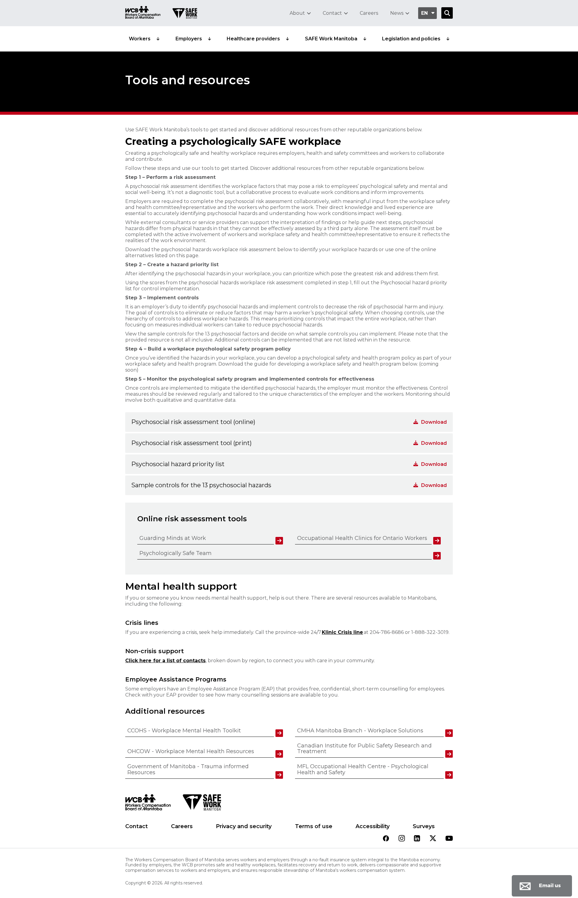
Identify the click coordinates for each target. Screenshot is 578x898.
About (297, 13)
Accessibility (373, 826)
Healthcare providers (253, 39)
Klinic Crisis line (342, 632)
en (424, 13)
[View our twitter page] (433, 838)
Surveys (424, 826)
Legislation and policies (411, 39)
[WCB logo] (148, 804)
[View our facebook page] (386, 838)
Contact (332, 13)
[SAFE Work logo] (202, 804)
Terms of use (313, 826)
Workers (140, 39)
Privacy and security (244, 826)
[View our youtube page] (449, 838)
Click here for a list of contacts (165, 660)
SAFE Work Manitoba (331, 39)
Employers (189, 39)
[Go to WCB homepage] (142, 13)
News (396, 13)
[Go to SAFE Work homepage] (184, 14)
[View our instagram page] (402, 838)
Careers (369, 13)
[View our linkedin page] (417, 838)
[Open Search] (447, 13)
